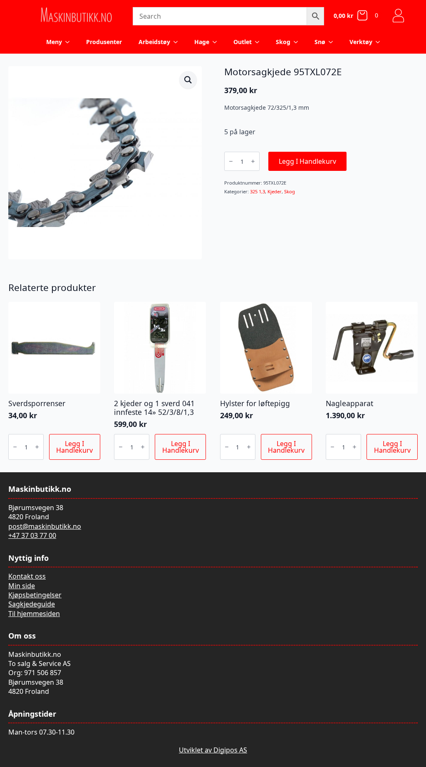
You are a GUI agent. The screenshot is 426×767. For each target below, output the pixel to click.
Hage (201, 42)
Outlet (242, 42)
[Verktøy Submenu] (380, 42)
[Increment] (253, 161)
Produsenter (104, 42)
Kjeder (274, 191)
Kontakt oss (27, 576)
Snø (320, 42)
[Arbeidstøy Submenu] (178, 42)
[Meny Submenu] (70, 42)
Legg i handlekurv (307, 161)
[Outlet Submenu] (259, 42)
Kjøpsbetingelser (35, 594)
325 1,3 (257, 191)
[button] (188, 80)
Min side (21, 585)
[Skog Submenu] (298, 42)
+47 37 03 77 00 (32, 535)
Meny (54, 42)
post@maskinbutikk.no (44, 526)
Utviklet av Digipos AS (213, 750)
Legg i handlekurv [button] (74, 447)
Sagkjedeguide (31, 604)
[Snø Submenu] (333, 42)
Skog (283, 42)
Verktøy (360, 42)
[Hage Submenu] (217, 42)
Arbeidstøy (154, 42)
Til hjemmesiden (34, 613)
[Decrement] (230, 161)
